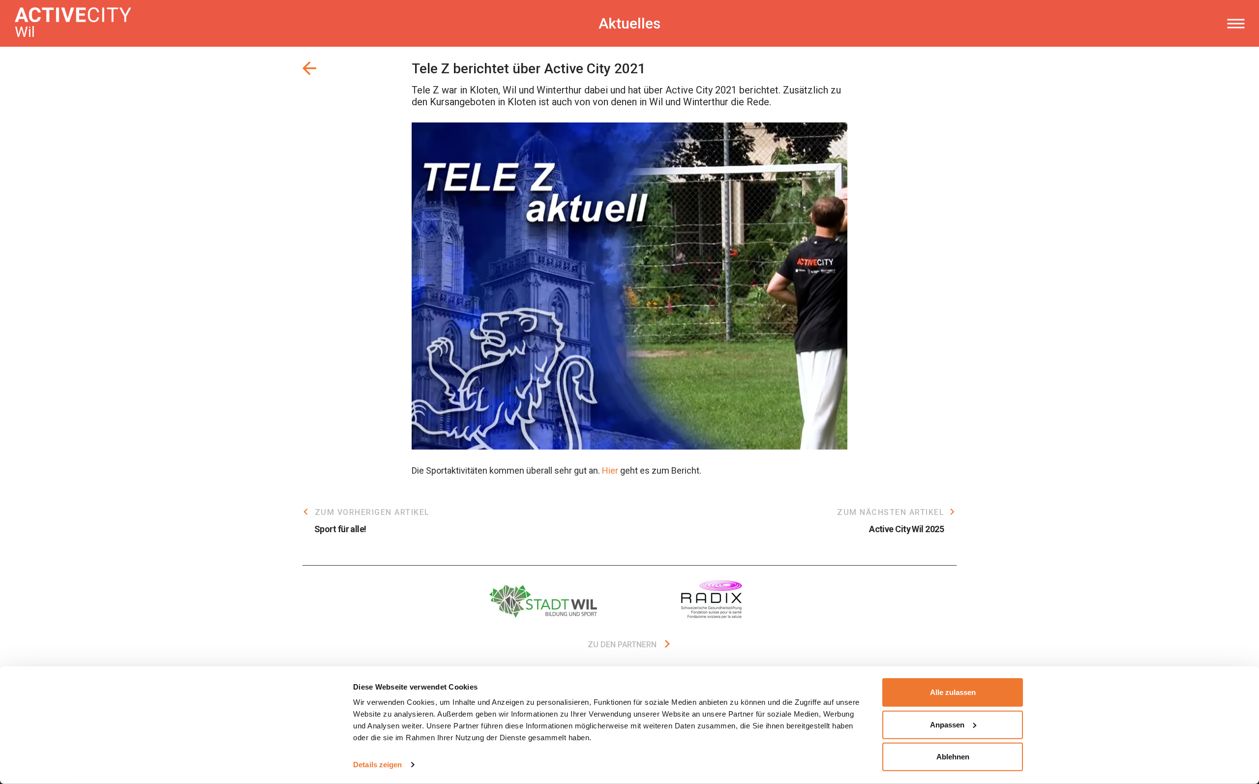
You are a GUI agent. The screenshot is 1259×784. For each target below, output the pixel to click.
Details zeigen (377, 764)
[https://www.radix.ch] (713, 599)
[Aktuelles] (309, 68)
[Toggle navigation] (1235, 23)
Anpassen (947, 724)
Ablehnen (952, 757)
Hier (610, 470)
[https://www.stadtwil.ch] (546, 599)
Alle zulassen (953, 692)
